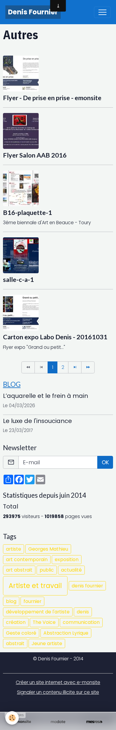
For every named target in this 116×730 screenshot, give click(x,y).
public (47, 569)
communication (81, 622)
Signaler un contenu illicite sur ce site (58, 692)
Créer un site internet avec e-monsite (58, 682)
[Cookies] (12, 718)
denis (83, 611)
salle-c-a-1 (18, 279)
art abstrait (19, 569)
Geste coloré (21, 633)
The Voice (44, 622)
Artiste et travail (35, 585)
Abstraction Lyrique (65, 633)
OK (105, 462)
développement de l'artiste (38, 611)
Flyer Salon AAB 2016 (35, 155)
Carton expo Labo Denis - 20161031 (55, 337)
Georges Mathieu (48, 549)
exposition (67, 559)
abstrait (15, 643)
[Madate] (58, 722)
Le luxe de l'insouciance (37, 421)
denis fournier (87, 585)
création (16, 622)
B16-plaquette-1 (27, 212)
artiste (13, 549)
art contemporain (27, 559)
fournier (32, 601)
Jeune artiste (47, 643)
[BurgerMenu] (102, 12)
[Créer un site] (21, 722)
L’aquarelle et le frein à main (45, 396)
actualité (71, 569)
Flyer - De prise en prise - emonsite (52, 98)
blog (11, 601)
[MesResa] (94, 722)
